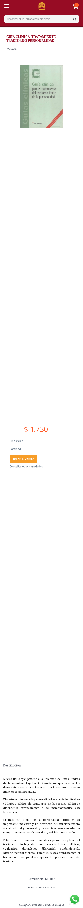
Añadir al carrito (23, 459)
